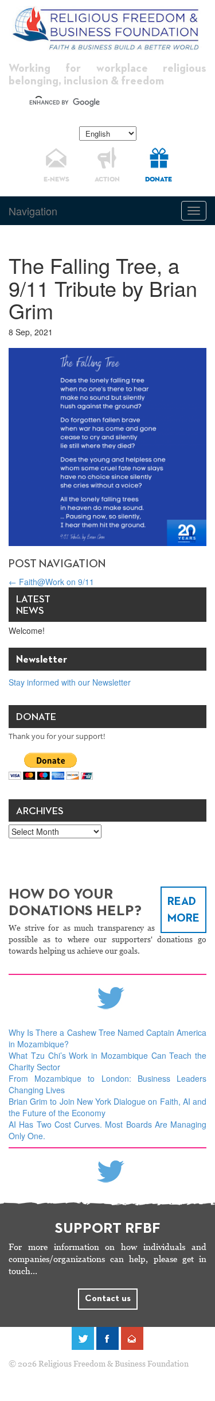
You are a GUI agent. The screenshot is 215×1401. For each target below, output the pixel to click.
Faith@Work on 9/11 (51, 581)
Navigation (33, 210)
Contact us (108, 1298)
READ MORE (183, 910)
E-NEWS (56, 179)
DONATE (158, 179)
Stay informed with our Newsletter (70, 682)
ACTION (107, 179)
